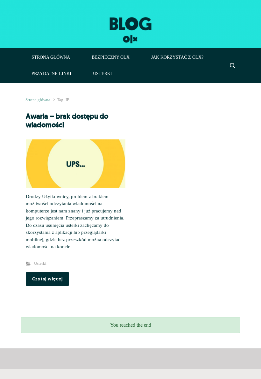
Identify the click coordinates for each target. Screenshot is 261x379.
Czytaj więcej (47, 279)
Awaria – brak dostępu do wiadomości (67, 120)
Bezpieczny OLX (111, 57)
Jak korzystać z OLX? (177, 57)
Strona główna (51, 57)
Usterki (102, 73)
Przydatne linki (51, 73)
